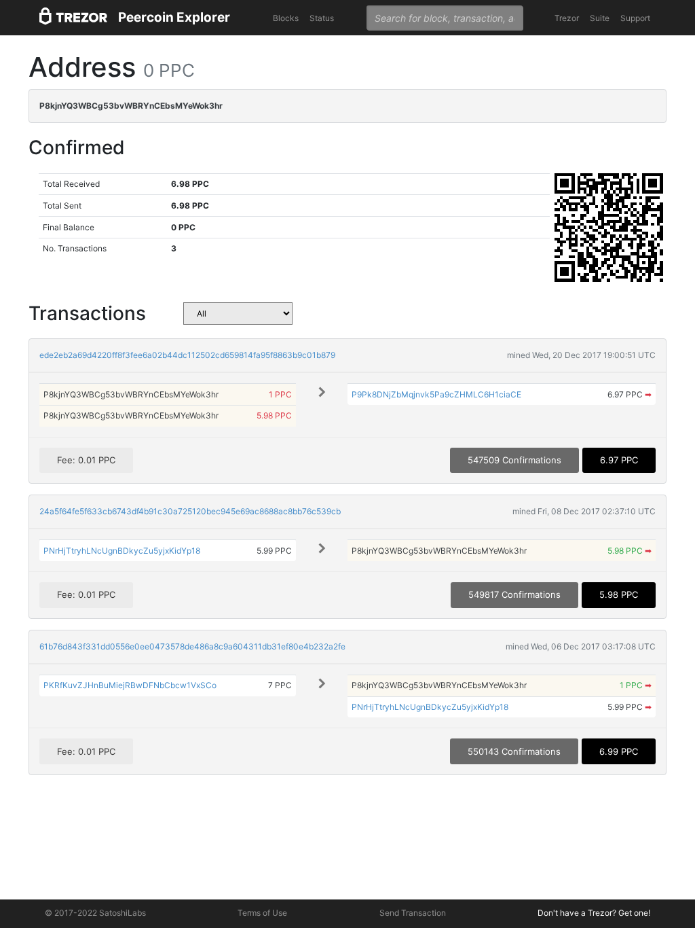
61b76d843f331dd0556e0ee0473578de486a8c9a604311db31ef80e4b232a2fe (192, 646)
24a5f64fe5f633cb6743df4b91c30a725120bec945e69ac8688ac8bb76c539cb (190, 511)
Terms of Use (262, 913)
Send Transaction (412, 913)
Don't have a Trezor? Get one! (594, 913)
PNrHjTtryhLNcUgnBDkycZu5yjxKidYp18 (121, 551)
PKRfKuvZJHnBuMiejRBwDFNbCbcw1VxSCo (130, 685)
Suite (599, 18)
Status (321, 18)
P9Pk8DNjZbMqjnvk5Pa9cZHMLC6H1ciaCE (436, 394)
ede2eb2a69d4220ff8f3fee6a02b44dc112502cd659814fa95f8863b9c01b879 (187, 355)
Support (635, 18)
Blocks (286, 18)
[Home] (73, 18)
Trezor (567, 18)
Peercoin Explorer (174, 17)
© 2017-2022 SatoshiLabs (95, 913)
